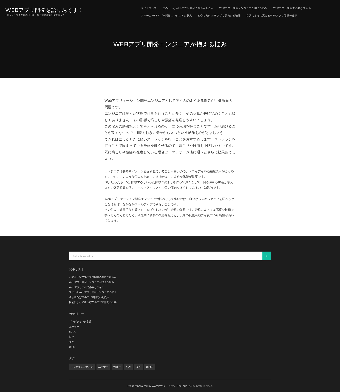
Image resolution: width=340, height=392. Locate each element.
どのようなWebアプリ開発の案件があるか (188, 8)
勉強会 (72, 331)
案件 (71, 341)
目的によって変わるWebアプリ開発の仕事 (271, 15)
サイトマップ (149, 8)
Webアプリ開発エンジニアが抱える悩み (243, 8)
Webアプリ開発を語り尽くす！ (44, 10)
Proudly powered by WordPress (146, 386)
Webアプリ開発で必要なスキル (292, 8)
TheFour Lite (184, 386)
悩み (71, 336)
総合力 (72, 346)
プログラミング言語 (80, 321)
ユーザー (74, 326)
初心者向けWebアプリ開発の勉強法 (219, 15)
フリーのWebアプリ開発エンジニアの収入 (166, 15)
